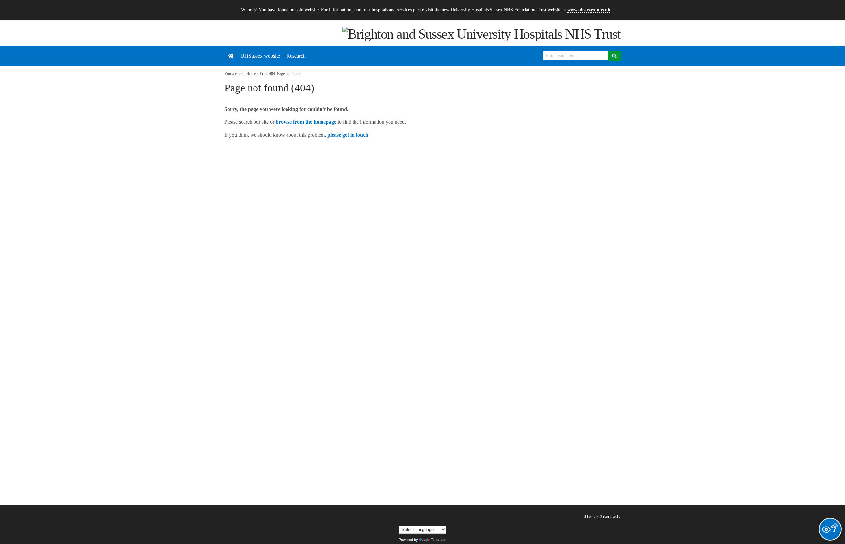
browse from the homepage (306, 122)
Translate (438, 540)
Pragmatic (610, 516)
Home (251, 73)
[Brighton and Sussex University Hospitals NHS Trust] (481, 33)
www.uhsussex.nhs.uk (588, 9)
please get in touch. (348, 135)
